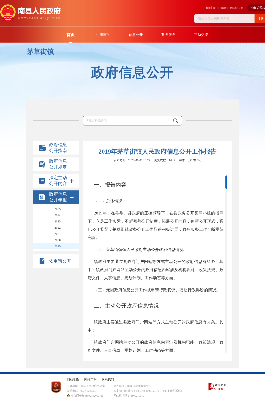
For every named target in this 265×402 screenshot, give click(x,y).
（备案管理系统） (172, 390)
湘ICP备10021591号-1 (149, 390)
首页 (71, 34)
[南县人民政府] (30, 12)
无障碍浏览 (236, 7)
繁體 (223, 7)
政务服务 (168, 35)
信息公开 (136, 35)
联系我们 (107, 379)
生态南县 (103, 35)
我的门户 (211, 7)
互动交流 (201, 35)
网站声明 (90, 379)
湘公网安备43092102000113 (86, 395)
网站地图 (73, 379)
